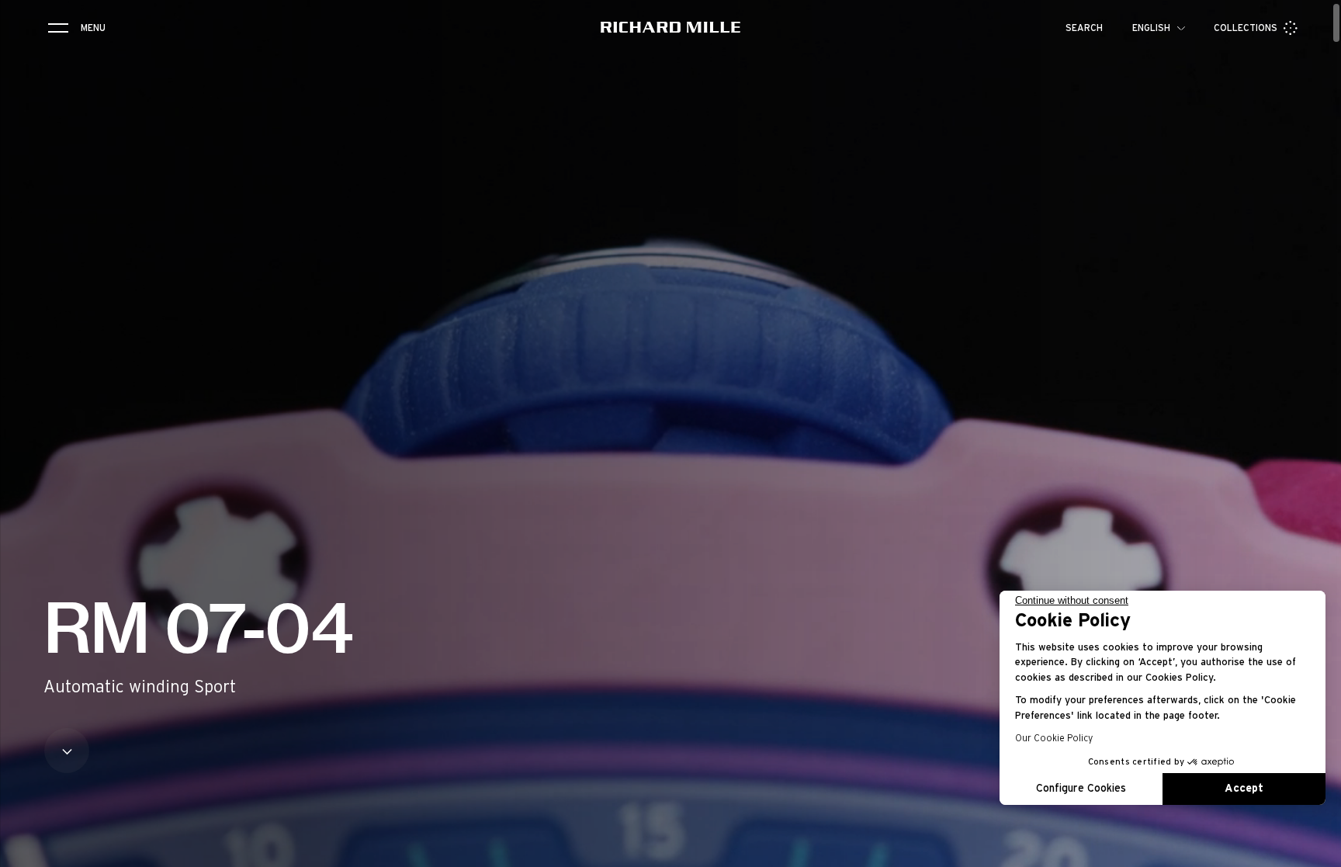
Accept (1244, 788)
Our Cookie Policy (1054, 738)
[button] (1317, 850)
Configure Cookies (1081, 788)
